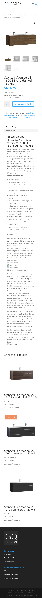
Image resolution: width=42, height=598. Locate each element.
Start (5, 15)
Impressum (8, 554)
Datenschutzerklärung (11, 575)
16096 (25, 115)
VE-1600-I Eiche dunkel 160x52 (19, 118)
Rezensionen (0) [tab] (11, 130)
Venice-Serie (19, 15)
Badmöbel (11, 15)
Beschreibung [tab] (11, 127)
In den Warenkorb (23, 104)
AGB (5, 571)
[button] (34, 23)
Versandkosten (9, 562)
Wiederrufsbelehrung (11, 578)
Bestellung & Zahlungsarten (13, 558)
